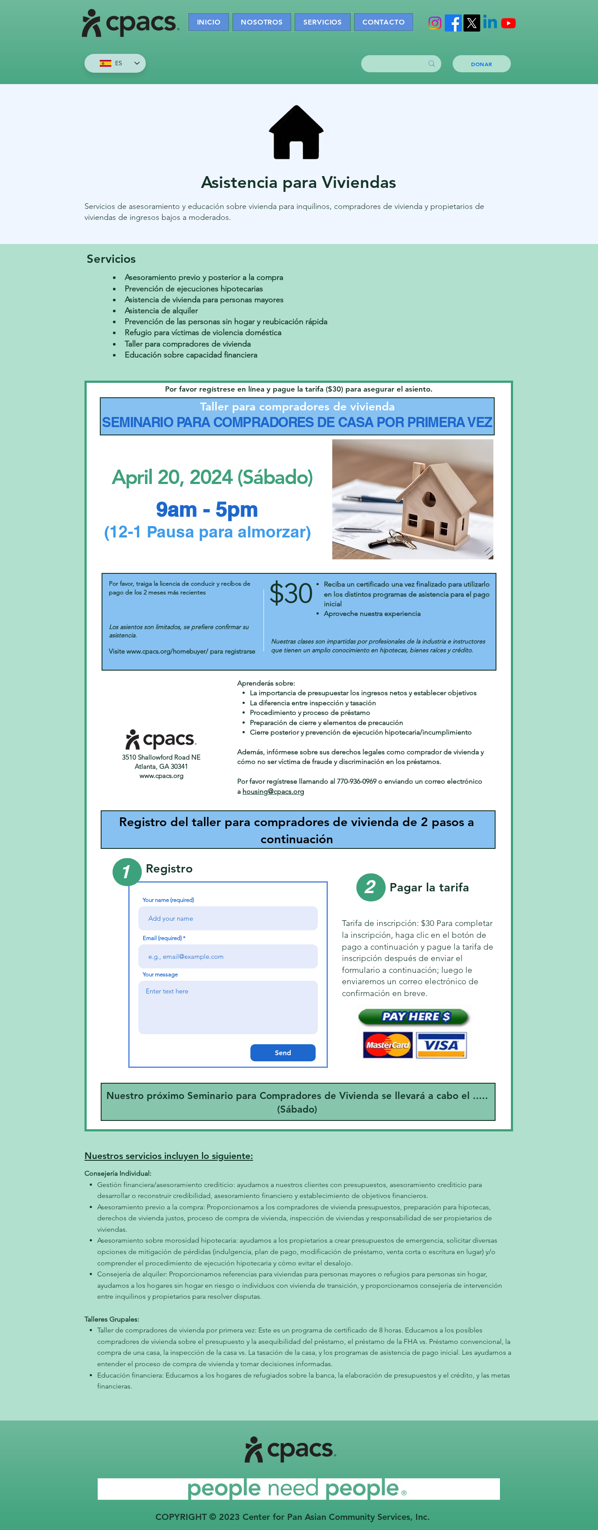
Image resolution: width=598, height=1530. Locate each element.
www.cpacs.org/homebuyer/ (167, 651)
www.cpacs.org (161, 775)
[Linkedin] (490, 23)
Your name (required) (168, 900)
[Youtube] (508, 23)
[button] (322, 22)
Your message (160, 974)
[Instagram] (434, 23)
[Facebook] (453, 23)
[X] (471, 23)
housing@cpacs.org (273, 791)
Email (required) (162, 938)
